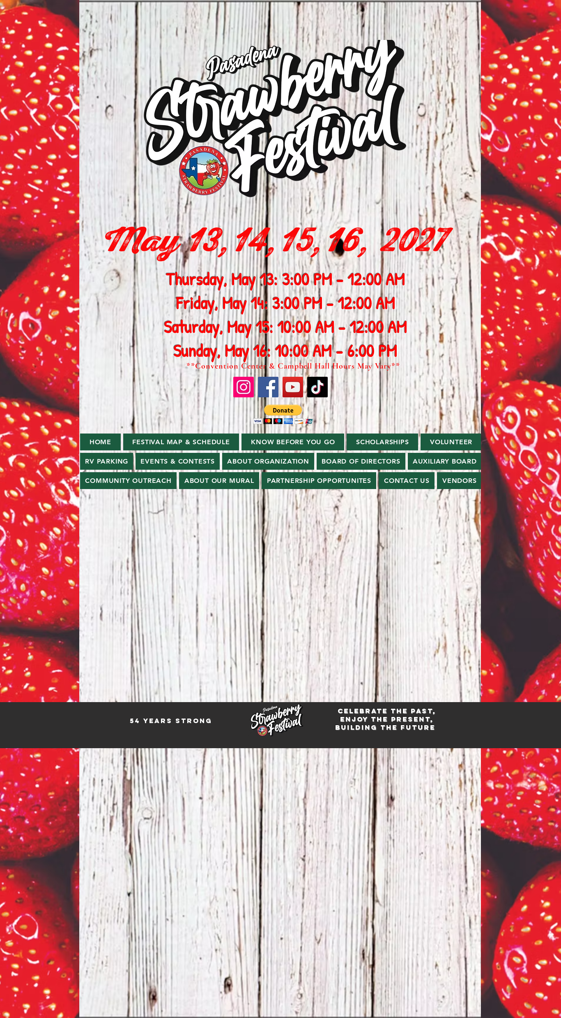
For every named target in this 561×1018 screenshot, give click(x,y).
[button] (283, 414)
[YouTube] (293, 387)
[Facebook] (268, 387)
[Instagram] (243, 387)
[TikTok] (317, 387)
